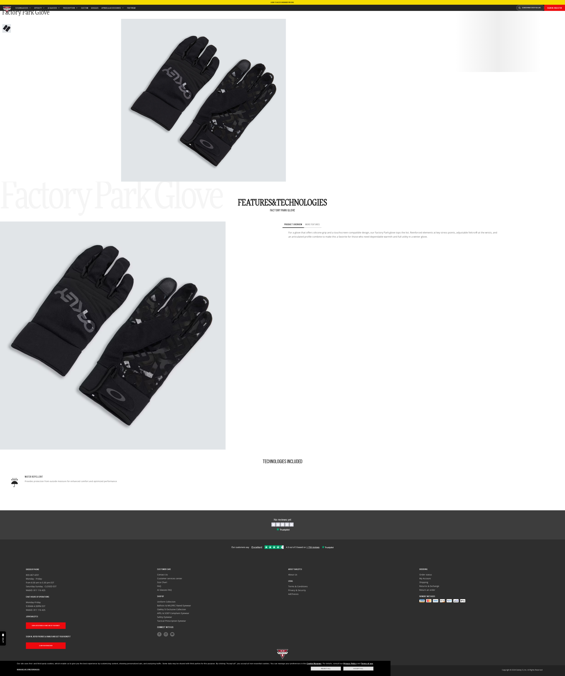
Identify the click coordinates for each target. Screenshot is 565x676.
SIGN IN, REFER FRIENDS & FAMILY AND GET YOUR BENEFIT (46, 625)
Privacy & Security (297, 590)
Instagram (166, 634)
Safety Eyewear (164, 617)
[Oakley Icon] (6, 8)
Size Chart (162, 582)
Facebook (159, 634)
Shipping (423, 582)
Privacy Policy (350, 664)
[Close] (327, 224)
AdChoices (293, 594)
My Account (425, 578)
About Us (292, 574)
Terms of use (367, 664)
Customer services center (169, 578)
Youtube (172, 634)
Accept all (358, 668)
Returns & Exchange (429, 586)
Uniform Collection (166, 601)
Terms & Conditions (298, 586)
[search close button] (546, 7)
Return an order (427, 590)
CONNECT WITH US (165, 627)
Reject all (326, 668)
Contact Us (162, 574)
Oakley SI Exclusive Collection (171, 609)
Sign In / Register (554, 8)
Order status (425, 574)
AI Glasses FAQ (164, 590)
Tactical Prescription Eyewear (171, 620)
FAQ (159, 586)
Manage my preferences (28, 669)
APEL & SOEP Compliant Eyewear (173, 613)
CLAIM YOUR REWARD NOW (46, 645)
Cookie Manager (314, 664)
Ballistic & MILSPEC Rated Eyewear (174, 605)
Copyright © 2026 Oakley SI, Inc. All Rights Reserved (522, 670)
